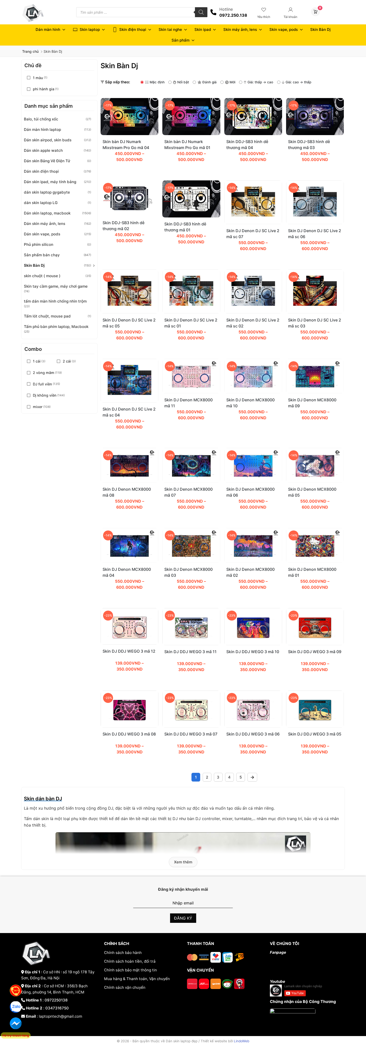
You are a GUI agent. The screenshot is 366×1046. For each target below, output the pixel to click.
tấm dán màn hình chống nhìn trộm (55, 301)
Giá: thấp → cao (260, 82)
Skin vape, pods (283, 29)
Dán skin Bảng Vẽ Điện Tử (47, 160)
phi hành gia (43, 89)
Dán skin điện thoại (41, 171)
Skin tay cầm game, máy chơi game (56, 286)
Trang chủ (30, 51)
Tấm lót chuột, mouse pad (47, 316)
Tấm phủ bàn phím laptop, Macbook (56, 326)
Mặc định (157, 82)
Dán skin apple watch (43, 150)
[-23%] (129, 643)
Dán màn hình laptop (42, 129)
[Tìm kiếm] (201, 12)
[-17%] (129, 133)
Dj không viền (45, 395)
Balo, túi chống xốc (41, 119)
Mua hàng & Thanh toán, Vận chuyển (137, 978)
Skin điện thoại (132, 29)
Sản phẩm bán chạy (42, 255)
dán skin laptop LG (41, 202)
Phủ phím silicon (38, 244)
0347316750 (57, 1008)
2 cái (67, 361)
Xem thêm (183, 862)
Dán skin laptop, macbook (47, 213)
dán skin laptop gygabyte (47, 192)
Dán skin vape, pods (42, 234)
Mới (232, 82)
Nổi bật (183, 82)
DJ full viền (42, 384)
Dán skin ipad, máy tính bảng (50, 181)
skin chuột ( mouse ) (42, 275)
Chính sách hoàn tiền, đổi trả (130, 961)
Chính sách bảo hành (123, 952)
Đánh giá (209, 82)
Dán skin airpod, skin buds (47, 140)
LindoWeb (241, 1041)
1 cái (37, 361)
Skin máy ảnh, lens (240, 29)
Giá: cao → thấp (298, 82)
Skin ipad (202, 29)
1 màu (38, 78)
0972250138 (56, 1000)
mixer (38, 407)
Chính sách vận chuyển (124, 987)
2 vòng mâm (43, 372)
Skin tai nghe (170, 29)
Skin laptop (90, 29)
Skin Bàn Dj (320, 29)
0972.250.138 (233, 15)
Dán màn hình (48, 29)
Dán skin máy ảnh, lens (44, 223)
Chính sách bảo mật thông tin (130, 970)
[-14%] (253, 222)
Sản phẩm (180, 40)
